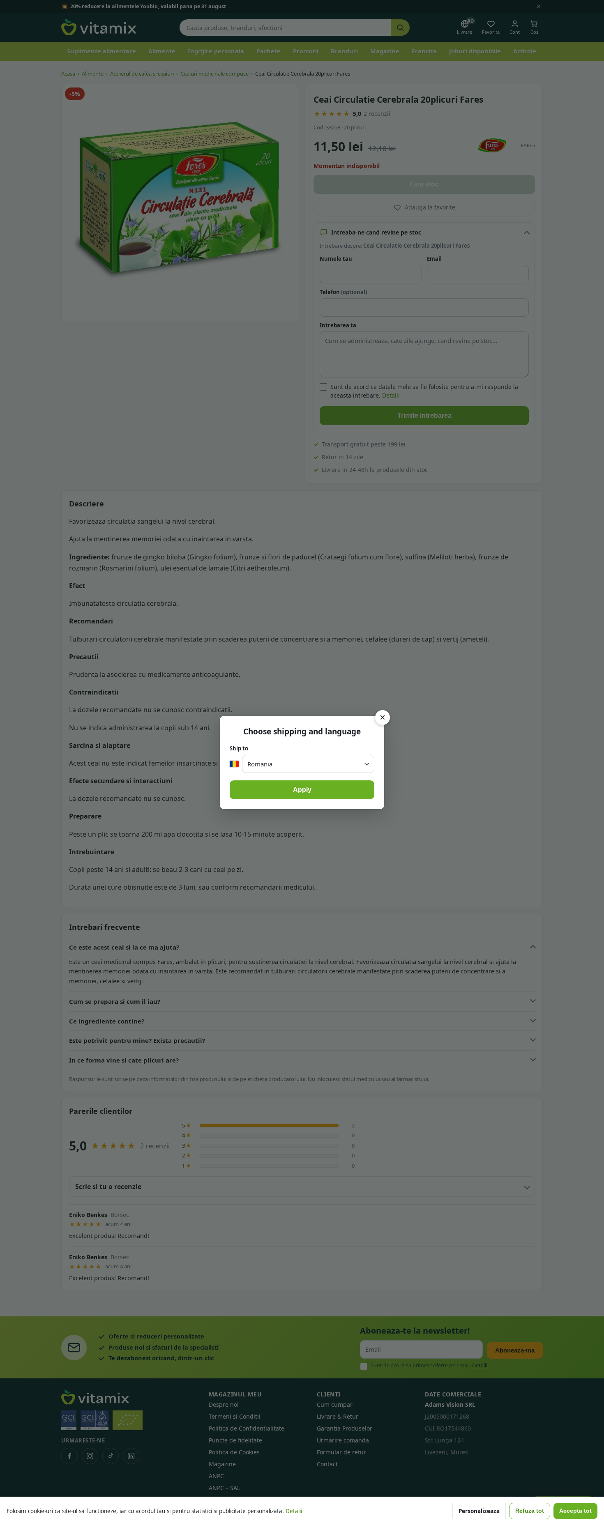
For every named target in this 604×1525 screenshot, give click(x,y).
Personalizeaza (479, 1511)
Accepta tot (575, 1511)
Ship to (239, 748)
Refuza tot (529, 1511)
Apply (302, 789)
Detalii (294, 1511)
